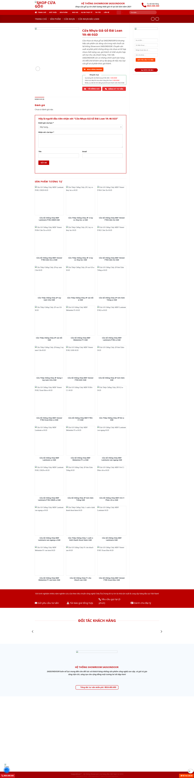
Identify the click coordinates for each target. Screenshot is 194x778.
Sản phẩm (63, 12)
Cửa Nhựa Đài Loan (88, 18)
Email (84, 151)
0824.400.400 (8, 776)
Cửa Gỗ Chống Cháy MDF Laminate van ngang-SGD (111, 459)
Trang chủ (42, 12)
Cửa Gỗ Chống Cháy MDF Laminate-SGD (112, 539)
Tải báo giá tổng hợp (81, 602)
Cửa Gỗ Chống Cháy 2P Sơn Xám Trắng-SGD (80, 499)
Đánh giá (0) (39, 99)
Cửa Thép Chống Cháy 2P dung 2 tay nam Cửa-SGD (49, 379)
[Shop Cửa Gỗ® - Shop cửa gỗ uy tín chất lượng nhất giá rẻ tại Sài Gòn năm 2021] (49, 5)
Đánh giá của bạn (46, 123)
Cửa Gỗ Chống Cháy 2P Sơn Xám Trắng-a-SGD (112, 299)
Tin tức (98, 12)
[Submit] (156, 12)
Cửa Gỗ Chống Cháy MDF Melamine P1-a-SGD (80, 459)
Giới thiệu (53, 12)
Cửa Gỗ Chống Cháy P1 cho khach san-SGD (80, 579)
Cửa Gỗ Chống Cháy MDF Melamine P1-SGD (80, 339)
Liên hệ (106, 12)
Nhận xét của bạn (46, 132)
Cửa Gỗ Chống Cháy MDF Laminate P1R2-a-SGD (112, 339)
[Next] (161, 631)
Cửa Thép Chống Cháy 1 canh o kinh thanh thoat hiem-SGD (80, 539)
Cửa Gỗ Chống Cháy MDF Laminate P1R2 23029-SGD (49, 219)
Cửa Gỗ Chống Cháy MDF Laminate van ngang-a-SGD (49, 539)
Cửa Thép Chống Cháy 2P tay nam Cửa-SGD (49, 299)
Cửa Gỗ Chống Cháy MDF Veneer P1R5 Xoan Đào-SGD (112, 579)
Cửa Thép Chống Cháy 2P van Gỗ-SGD (49, 339)
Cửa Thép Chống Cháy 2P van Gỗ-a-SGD (80, 299)
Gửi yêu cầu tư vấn (48, 602)
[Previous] (33, 631)
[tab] (39, 99)
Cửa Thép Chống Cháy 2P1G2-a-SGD (112, 419)
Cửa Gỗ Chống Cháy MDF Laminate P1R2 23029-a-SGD (49, 499)
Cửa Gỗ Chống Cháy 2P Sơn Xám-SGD (112, 379)
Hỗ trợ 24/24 (187, 776)
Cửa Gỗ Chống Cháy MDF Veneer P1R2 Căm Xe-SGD (112, 259)
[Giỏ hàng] (119, 12)
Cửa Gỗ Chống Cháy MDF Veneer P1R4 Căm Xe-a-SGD (49, 259)
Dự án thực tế (86, 12)
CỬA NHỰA (69, 18)
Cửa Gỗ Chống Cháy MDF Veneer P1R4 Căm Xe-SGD (112, 219)
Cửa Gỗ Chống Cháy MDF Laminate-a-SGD (49, 459)
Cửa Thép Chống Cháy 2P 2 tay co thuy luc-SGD (80, 259)
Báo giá (75, 12)
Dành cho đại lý (142, 602)
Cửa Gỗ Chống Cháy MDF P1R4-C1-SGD (80, 419)
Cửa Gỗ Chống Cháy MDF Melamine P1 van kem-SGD (49, 579)
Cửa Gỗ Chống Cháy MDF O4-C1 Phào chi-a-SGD (111, 499)
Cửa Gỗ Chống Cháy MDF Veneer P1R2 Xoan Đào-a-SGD (49, 419)
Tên (39, 151)
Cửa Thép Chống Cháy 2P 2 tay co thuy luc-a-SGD (80, 219)
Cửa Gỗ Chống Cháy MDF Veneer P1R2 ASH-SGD (80, 379)
